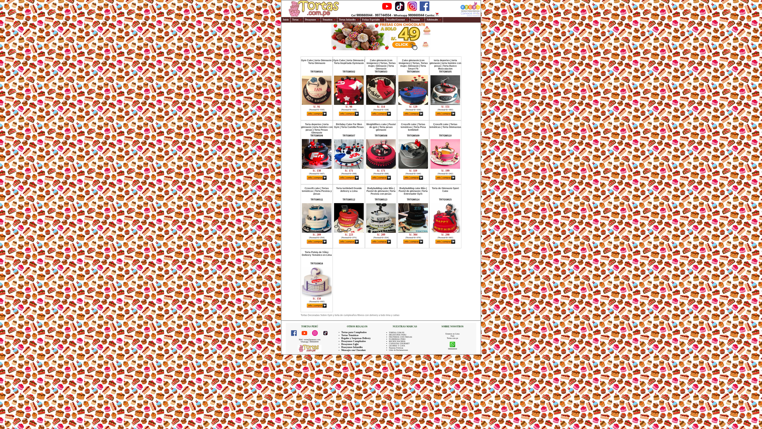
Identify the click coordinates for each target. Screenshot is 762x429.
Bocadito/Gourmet (395, 19)
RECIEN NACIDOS (397, 341)
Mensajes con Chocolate (353, 350)
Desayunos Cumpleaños (353, 341)
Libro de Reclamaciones (398, 350)
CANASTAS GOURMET (399, 343)
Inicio (286, 19)
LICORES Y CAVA (397, 346)
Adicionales (432, 19)
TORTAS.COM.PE (396, 332)
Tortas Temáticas (350, 335)
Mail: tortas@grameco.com (309, 339)
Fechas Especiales (371, 19)
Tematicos (327, 19)
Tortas (295, 19)
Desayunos (310, 19)
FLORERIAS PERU (397, 339)
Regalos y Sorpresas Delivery (356, 338)
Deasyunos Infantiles (352, 347)
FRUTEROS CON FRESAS (400, 337)
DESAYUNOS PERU (397, 335)
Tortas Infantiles (347, 19)
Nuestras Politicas (396, 348)
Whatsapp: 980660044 (309, 342)
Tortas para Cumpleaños (354, 332)
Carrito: (430, 15)
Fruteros (415, 19)
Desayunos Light (350, 344)
